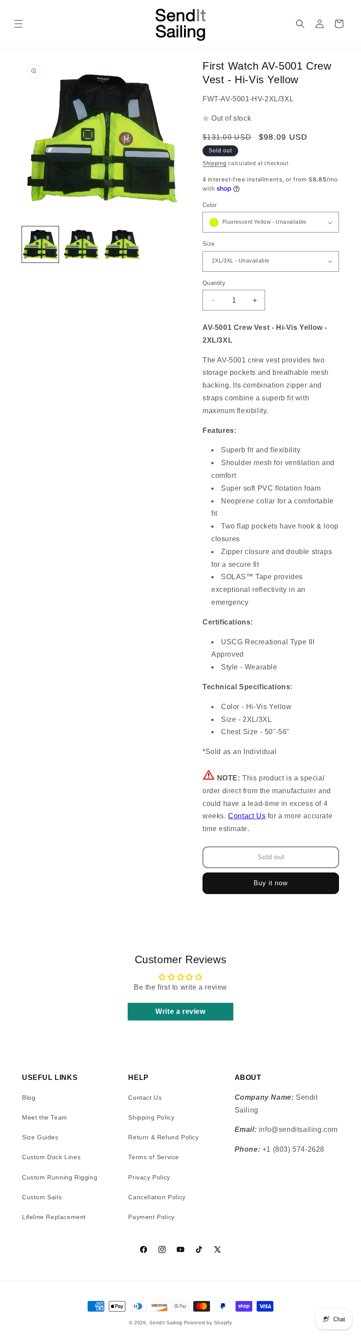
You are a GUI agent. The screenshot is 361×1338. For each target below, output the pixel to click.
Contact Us (246, 816)
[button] (18, 23)
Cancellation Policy (156, 1197)
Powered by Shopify (208, 1322)
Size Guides (40, 1137)
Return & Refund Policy (163, 1137)
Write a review (180, 1011)
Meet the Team (44, 1117)
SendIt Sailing (165, 1322)
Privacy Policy (149, 1177)
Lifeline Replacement (54, 1216)
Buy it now (271, 883)
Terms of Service (153, 1157)
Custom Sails (42, 1197)
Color (210, 205)
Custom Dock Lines (51, 1157)
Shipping (215, 163)
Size (209, 243)
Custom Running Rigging (59, 1177)
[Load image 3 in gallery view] (121, 244)
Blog (28, 1097)
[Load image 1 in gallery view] (40, 244)
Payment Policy (151, 1216)
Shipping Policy (151, 1117)
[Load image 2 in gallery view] (81, 244)
